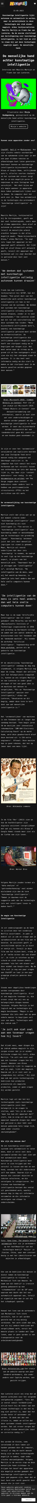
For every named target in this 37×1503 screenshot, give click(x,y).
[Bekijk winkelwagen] (34, 3)
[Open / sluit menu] (2, 3)
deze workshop (8, 648)
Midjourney (26, 150)
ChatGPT (4, 150)
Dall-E (13, 150)
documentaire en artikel (13, 478)
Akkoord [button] (28, 1500)
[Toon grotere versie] (18, 94)
